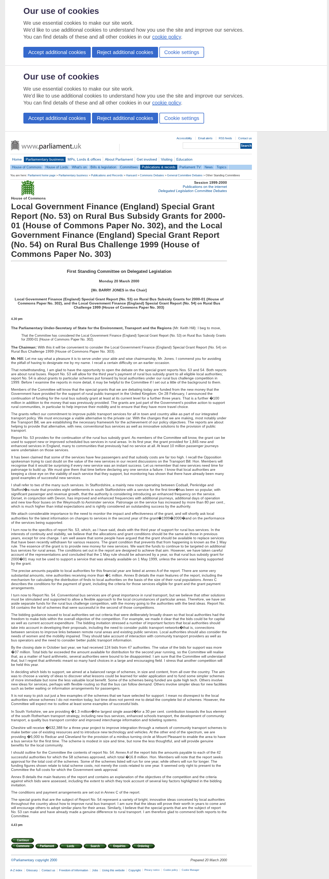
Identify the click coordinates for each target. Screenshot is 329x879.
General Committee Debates (185, 175)
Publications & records (159, 167)
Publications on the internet (205, 187)
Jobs (95, 870)
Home (17, 159)
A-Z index (16, 870)
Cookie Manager (190, 870)
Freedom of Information (73, 870)
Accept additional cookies (57, 52)
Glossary (32, 870)
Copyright (135, 870)
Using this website (113, 870)
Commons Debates (152, 175)
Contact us (245, 138)
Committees (129, 167)
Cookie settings (181, 52)
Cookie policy (170, 870)
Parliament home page (42, 175)
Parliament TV (190, 167)
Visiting (166, 159)
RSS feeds (225, 138)
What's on (79, 167)
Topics (221, 167)
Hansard (131, 175)
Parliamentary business (45, 159)
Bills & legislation (103, 167)
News (209, 167)
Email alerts (205, 138)
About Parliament (119, 159)
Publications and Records (107, 175)
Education (184, 159)
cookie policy (166, 37)
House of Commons (27, 167)
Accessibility (184, 138)
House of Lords (56, 167)
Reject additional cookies (125, 52)
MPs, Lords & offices (84, 159)
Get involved (147, 159)
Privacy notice (152, 870)
